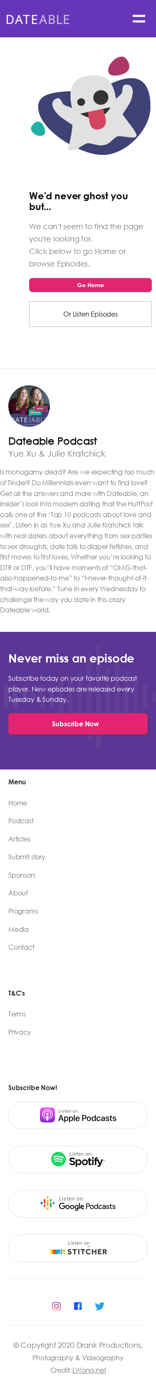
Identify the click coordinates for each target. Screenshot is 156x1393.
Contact (21, 947)
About (18, 893)
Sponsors (21, 875)
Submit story (26, 857)
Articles (19, 839)
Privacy (19, 1032)
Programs (23, 911)
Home (17, 803)
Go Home (90, 284)
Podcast (21, 821)
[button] (139, 18)
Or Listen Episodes (90, 314)
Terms (17, 1014)
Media (18, 929)
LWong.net (89, 1370)
